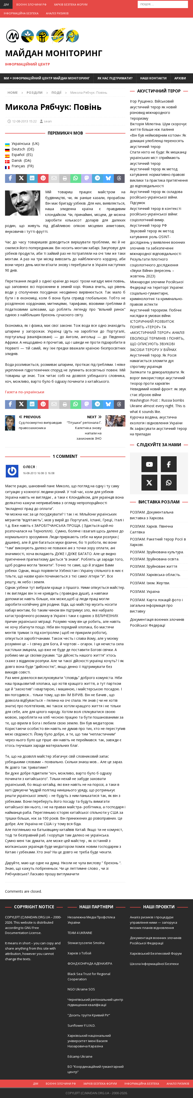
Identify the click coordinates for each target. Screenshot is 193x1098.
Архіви (180, 78)
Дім (6, 4)
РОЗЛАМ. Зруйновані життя (153, 566)
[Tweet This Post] (21, 178)
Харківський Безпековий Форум (156, 953)
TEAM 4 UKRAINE (80, 932)
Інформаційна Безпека (21, 13)
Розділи (34, 92)
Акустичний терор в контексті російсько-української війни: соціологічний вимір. (155, 214)
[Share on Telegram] (97, 178)
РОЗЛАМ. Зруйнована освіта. (154, 559)
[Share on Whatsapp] (75, 178)
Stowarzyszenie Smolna (86, 943)
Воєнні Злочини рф (31, 4)
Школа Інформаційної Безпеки (154, 963)
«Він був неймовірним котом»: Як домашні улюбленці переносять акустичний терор (158, 141)
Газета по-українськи (24, 392)
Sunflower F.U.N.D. (81, 1025)
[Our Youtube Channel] (149, 464)
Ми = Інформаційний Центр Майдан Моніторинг (47, 78)
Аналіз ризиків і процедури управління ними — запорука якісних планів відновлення (153, 922)
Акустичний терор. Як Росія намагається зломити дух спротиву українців (153, 361)
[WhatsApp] (169, 483)
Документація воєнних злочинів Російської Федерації (157, 622)
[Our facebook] (169, 464)
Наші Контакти (153, 78)
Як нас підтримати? (115, 78)
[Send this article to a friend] (54, 178)
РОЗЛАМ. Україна (145, 591)
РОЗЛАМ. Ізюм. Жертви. (150, 582)
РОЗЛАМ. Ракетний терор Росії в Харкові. (158, 542)
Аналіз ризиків (57, 13)
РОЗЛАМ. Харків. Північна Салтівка (151, 529)
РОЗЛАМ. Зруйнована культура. (157, 552)
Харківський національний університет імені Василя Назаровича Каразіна (89, 1040)
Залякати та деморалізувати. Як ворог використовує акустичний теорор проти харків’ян (157, 378)
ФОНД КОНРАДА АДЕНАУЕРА (90, 963)
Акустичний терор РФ (148, 225)
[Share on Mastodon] (86, 178)
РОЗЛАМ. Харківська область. (155, 574)
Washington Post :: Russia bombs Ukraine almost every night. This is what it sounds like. (157, 406)
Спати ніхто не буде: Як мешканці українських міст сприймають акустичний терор (158, 158)
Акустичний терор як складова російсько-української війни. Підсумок (156, 197)
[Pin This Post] (43, 178)
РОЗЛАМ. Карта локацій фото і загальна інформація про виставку (156, 605)
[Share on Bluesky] (108, 178)
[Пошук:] (163, 4)
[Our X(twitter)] (149, 483)
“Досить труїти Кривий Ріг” (89, 1015)
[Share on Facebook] (10, 178)
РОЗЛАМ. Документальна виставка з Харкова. (151, 515)
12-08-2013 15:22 (24, 121)
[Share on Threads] (119, 178)
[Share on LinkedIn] (32, 178)
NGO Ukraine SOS (81, 989)
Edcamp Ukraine (80, 1056)
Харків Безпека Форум (70, 4)
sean (48, 121)
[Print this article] (64, 178)
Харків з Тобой (79, 953)
